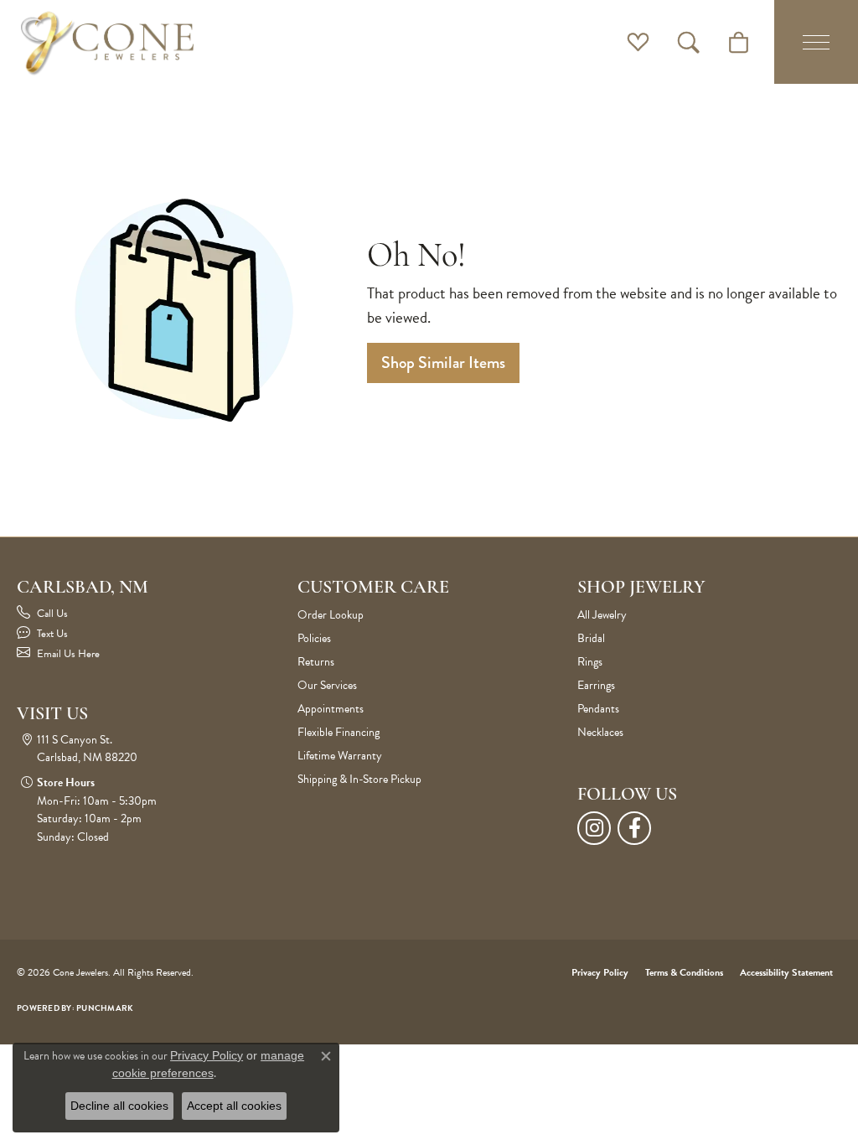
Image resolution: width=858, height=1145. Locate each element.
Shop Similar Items (443, 362)
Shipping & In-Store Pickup (359, 779)
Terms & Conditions (684, 972)
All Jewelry (602, 615)
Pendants (598, 709)
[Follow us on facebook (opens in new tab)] (634, 828)
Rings (589, 662)
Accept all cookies (234, 1105)
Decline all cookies (119, 1105)
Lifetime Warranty (339, 755)
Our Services (327, 685)
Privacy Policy (599, 972)
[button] (638, 42)
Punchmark (104, 1008)
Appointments (330, 709)
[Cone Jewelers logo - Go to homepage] (107, 42)
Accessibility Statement (786, 972)
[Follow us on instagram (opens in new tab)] (594, 828)
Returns (315, 662)
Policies (314, 638)
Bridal (591, 638)
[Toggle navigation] (816, 42)
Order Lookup (330, 615)
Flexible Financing (338, 732)
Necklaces (600, 732)
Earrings (596, 685)
